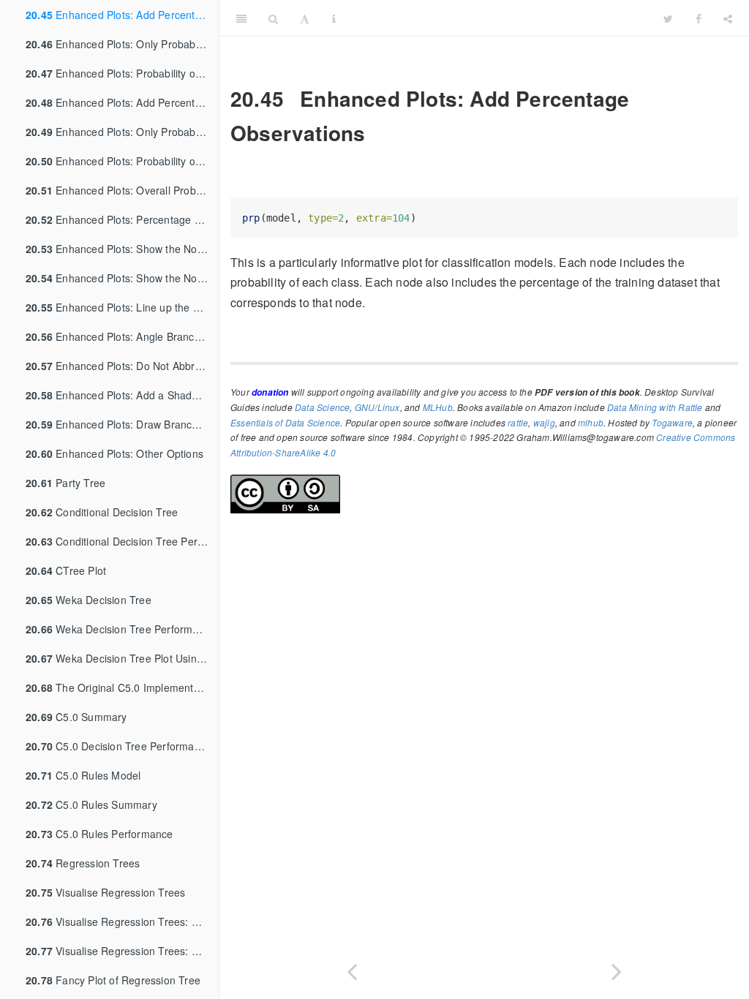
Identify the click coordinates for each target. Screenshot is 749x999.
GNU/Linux (377, 407)
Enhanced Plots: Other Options (114, 453)
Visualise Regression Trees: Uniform (122, 921)
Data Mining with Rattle (655, 407)
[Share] (727, 18)
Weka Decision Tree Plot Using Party (122, 658)
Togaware (672, 422)
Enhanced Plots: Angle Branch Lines (122, 336)
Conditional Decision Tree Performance (122, 541)
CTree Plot (66, 570)
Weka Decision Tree (88, 599)
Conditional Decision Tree (102, 512)
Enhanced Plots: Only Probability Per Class (122, 44)
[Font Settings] (304, 18)
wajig (544, 422)
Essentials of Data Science (285, 422)
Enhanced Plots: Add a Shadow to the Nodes (122, 395)
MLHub (438, 407)
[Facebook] (698, 18)
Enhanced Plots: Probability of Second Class (122, 73)
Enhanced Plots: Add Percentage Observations (122, 14)
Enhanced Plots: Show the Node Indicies (122, 278)
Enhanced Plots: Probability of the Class (122, 161)
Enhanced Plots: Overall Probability (122, 190)
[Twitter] (668, 18)
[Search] (273, 18)
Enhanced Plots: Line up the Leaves (122, 307)
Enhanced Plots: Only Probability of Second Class (122, 131)
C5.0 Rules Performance (99, 833)
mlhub (590, 422)
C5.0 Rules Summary (91, 804)
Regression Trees (83, 863)
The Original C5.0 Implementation (121, 687)
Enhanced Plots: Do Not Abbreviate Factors (122, 365)
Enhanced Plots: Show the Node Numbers (122, 248)
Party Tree (65, 482)
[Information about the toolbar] (334, 18)
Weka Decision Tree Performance (121, 629)
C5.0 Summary (76, 716)
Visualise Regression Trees (105, 892)
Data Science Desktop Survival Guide (499, 18)
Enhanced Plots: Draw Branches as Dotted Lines (122, 424)
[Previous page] (351, 968)
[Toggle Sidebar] (241, 18)
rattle (518, 422)
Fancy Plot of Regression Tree (113, 980)
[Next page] (616, 968)
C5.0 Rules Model (83, 775)
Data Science (322, 407)
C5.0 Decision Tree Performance (118, 746)
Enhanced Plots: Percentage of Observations (122, 219)
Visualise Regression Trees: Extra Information (122, 950)
